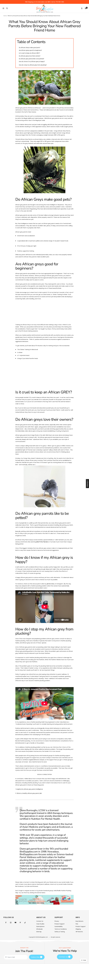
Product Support (59, 924)
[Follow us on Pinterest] (20, 922)
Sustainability (59, 926)
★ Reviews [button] (87, 483)
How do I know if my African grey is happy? (32, 61)
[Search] (7, 8)
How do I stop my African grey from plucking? (33, 65)
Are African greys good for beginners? (30, 50)
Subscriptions (40, 926)
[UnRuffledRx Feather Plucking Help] (44, 896)
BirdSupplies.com (43, 937)
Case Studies (40, 924)
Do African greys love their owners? (29, 56)
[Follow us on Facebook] (5, 922)
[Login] (82, 8)
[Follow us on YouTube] (15, 922)
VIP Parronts (79, 932)
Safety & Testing (60, 932)
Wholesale (39, 929)
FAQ (77, 924)
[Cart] (85, 8)
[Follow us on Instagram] (10, 922)
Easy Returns (79, 921)
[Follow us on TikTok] (25, 922)
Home (5, 15)
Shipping (78, 929)
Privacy (57, 921)
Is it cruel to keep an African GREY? (29, 53)
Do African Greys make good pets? (29, 47)
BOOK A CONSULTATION (44, 774)
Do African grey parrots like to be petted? (31, 59)
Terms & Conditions (61, 929)
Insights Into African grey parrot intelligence (29, 789)
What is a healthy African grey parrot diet (29, 793)
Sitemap (38, 932)
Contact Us (39, 921)
